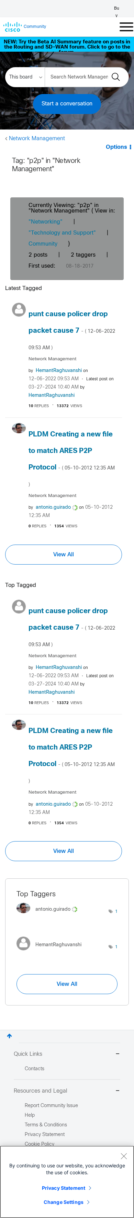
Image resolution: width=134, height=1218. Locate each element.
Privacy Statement (63, 1188)
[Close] (123, 1156)
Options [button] (116, 147)
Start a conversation (67, 103)
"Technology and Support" (62, 233)
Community (43, 244)
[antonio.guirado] (49, 914)
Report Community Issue (51, 1106)
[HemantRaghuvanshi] (51, 952)
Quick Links (28, 1054)
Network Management (37, 138)
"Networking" (46, 222)
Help (30, 1115)
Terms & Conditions (46, 1125)
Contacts (34, 1069)
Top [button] (9, 1035)
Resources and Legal (40, 1091)
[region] (67, 1182)
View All (63, 554)
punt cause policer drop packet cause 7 (72, 330)
